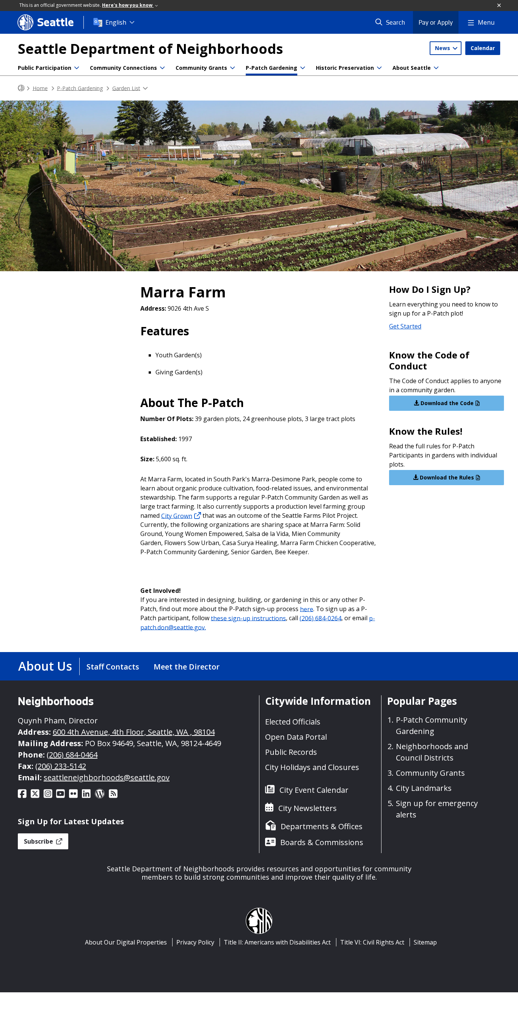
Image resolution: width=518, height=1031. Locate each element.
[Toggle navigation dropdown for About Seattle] (436, 68)
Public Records (291, 752)
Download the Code (446, 403)
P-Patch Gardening (271, 67)
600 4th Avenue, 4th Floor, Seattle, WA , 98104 (134, 732)
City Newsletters (307, 808)
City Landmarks (424, 788)
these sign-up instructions (248, 618)
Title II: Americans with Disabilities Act (277, 942)
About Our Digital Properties (126, 942)
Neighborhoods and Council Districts (432, 752)
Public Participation (44, 67)
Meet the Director (187, 667)
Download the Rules (446, 477)
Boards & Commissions (321, 842)
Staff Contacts (112, 667)
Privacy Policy (195, 942)
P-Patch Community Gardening (431, 725)
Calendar (483, 48)
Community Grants (201, 67)
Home (40, 87)
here (306, 609)
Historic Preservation (345, 67)
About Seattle (411, 67)
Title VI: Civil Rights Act (372, 942)
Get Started (405, 326)
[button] (499, 5)
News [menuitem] (443, 48)
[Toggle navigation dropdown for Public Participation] (76, 68)
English (115, 22)
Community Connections (123, 67)
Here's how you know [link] (128, 5)
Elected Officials (292, 722)
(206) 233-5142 (60, 766)
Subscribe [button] (39, 841)
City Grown (176, 515)
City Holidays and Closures (312, 767)
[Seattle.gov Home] (21, 88)
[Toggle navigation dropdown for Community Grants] (232, 68)
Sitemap (425, 942)
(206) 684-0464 (72, 755)
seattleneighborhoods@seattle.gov (107, 777)
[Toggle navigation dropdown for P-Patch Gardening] (302, 68)
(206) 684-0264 (320, 618)
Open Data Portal (296, 737)
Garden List (126, 87)
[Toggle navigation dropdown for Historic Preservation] (379, 68)
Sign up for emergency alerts (437, 809)
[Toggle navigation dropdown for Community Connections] (162, 68)
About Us (45, 666)
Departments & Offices (322, 826)
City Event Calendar (313, 790)
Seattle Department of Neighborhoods (150, 48)
